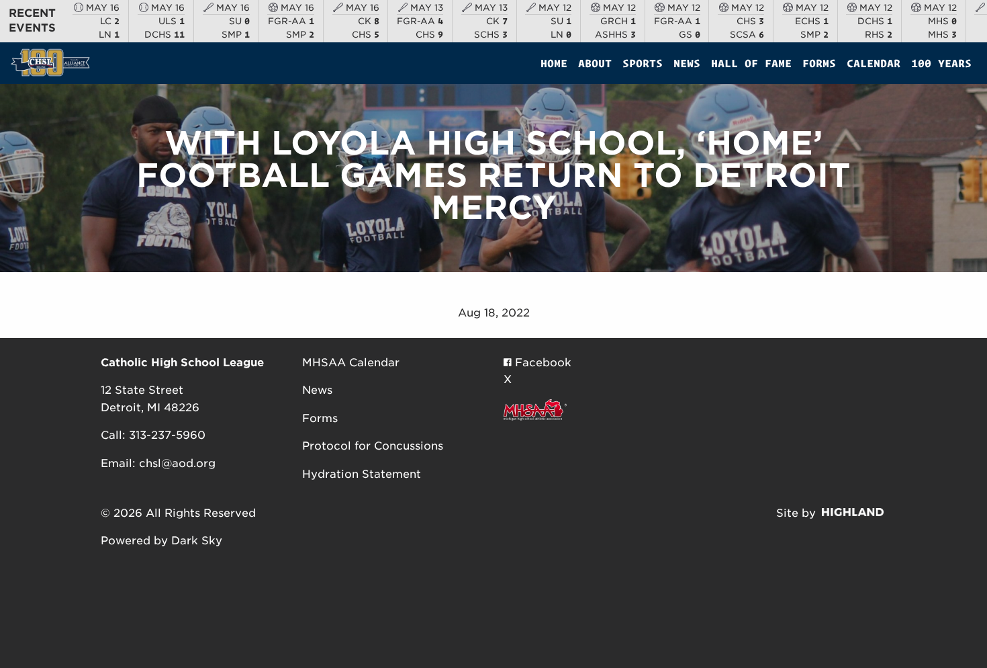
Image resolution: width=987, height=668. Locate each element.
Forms (819, 63)
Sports (642, 63)
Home (553, 63)
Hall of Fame (751, 63)
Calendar (873, 63)
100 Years (941, 63)
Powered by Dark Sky (161, 540)
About (595, 63)
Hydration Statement (361, 474)
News (686, 63)
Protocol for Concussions (372, 446)
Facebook (541, 362)
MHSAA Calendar (350, 362)
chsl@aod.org (177, 463)
